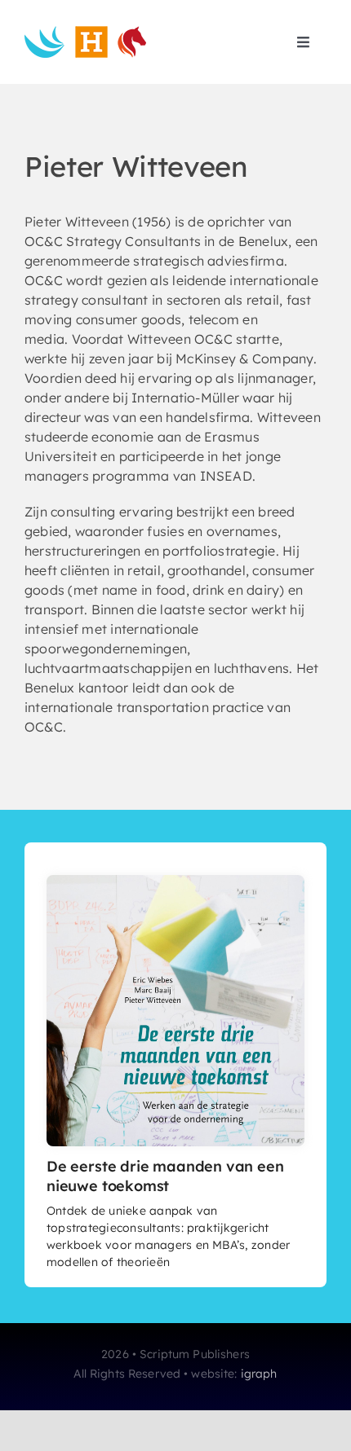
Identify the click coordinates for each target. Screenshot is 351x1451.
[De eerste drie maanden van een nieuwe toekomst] (175, 881)
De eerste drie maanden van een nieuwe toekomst (165, 1176)
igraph (259, 1373)
